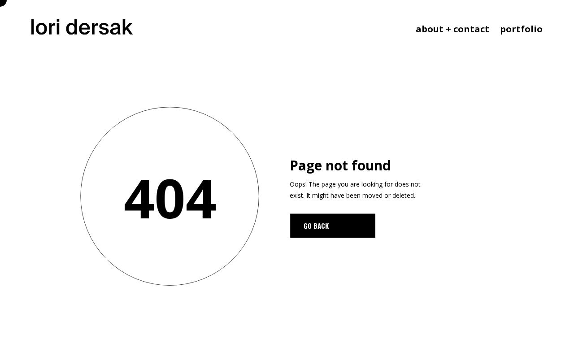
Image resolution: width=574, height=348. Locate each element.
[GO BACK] (333, 225)
